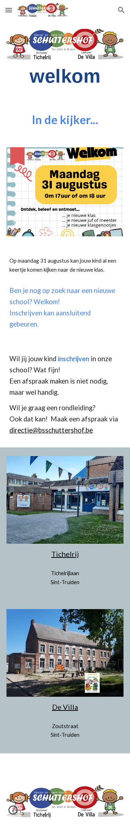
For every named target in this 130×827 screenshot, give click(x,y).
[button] (8, 10)
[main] (65, 76)
